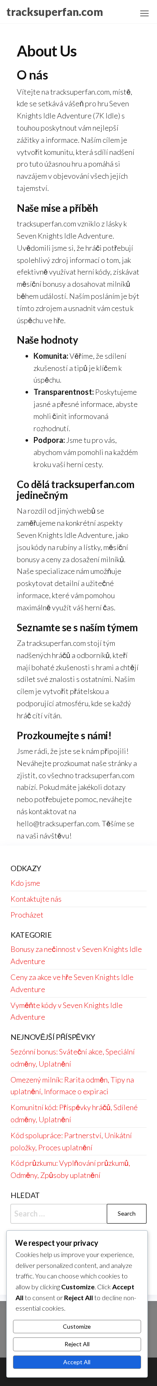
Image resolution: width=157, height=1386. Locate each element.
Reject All (77, 1343)
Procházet (27, 914)
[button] (144, 13)
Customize (77, 1326)
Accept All (76, 1361)
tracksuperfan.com (54, 11)
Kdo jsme (25, 882)
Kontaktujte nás (36, 898)
